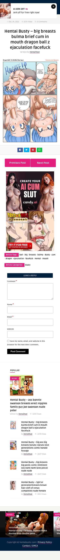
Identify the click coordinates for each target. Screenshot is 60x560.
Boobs (14, 378)
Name (10, 304)
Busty (47, 255)
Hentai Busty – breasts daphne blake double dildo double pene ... (22, 532)
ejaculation (18, 258)
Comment (12, 281)
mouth (45, 258)
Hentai (38, 258)
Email (10, 316)
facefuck (29, 258)
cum (53, 255)
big (26, 255)
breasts (32, 255)
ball (21, 255)
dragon (9, 258)
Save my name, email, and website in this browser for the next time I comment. (26, 343)
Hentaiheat (35, 52)
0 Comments (42, 22)
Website (10, 329)
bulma (40, 255)
